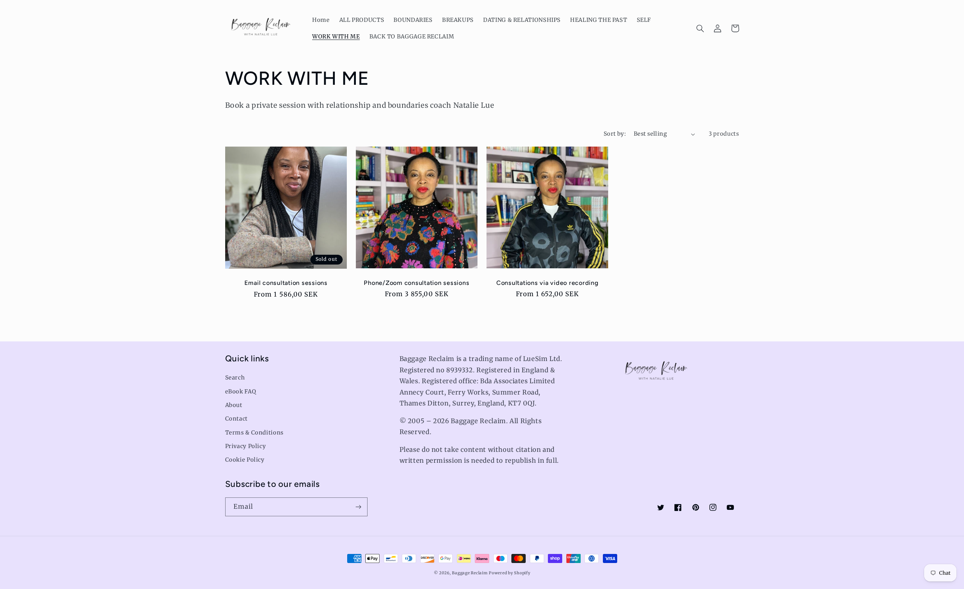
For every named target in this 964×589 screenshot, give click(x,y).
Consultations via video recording (547, 282)
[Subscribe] (358, 506)
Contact (236, 418)
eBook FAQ (240, 391)
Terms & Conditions (254, 432)
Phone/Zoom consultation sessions (416, 282)
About (234, 405)
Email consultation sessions (286, 282)
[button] (700, 28)
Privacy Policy (245, 446)
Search (235, 377)
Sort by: (615, 133)
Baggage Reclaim (469, 573)
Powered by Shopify (509, 573)
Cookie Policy (245, 459)
